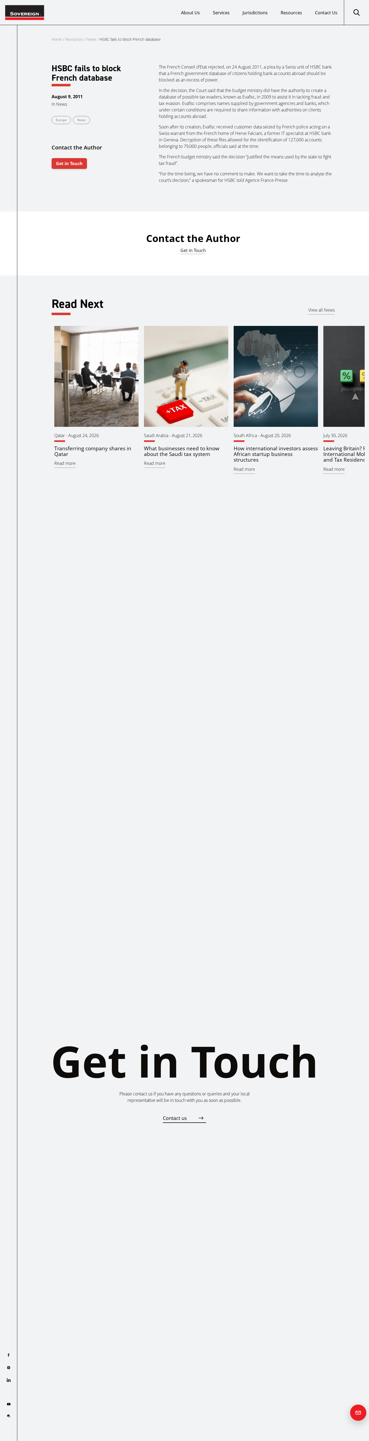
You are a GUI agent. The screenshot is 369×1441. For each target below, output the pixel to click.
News (91, 39)
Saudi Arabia (156, 435)
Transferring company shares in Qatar (92, 451)
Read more (65, 463)
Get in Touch (69, 163)
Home (57, 39)
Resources (291, 13)
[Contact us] (358, 1413)
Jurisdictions (255, 13)
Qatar (59, 435)
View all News (321, 310)
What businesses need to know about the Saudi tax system (181, 451)
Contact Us (326, 13)
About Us (190, 13)
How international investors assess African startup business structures (276, 453)
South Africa (245, 435)
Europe (61, 120)
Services (221, 13)
